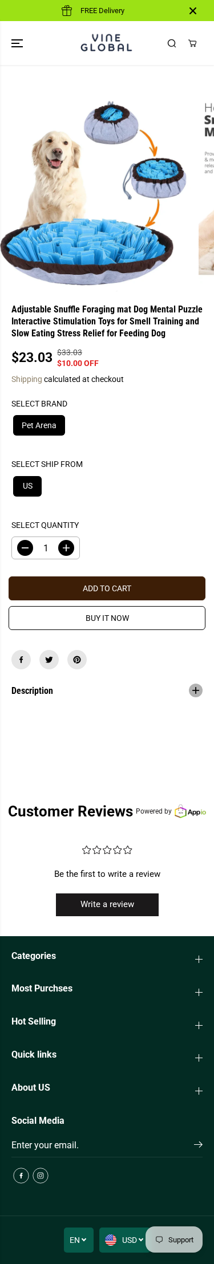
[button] (18, 43)
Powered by (154, 811)
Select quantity (45, 525)
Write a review (107, 904)
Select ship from (47, 464)
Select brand (39, 403)
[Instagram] (40, 1175)
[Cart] (192, 43)
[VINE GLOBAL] (107, 43)
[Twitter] (49, 659)
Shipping (26, 379)
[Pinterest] (77, 659)
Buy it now (107, 618)
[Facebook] (21, 659)
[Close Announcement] (193, 11)
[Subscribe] (198, 1146)
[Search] (171, 43)
